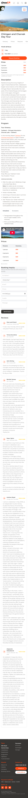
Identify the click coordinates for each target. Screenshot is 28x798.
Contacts (4, 769)
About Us (4, 765)
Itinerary (5, 41)
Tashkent (18, 135)
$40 (25, 70)
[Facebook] (2, 787)
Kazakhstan (4, 752)
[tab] (6, 210)
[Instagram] (6, 787)
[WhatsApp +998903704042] (18, 3)
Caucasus (18, 743)
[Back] (2, 8)
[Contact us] (14, 3)
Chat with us (21, 772)
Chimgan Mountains (7, 137)
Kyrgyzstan (4, 754)
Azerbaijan (18, 747)
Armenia (17, 745)
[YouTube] (9, 787)
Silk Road (4, 745)
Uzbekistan (4, 750)
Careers (3, 767)
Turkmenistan (5, 758)
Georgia (17, 750)
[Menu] (25, 3)
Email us (21, 768)
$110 (25, 65)
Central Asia (5, 748)
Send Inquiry (7, 311)
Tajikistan (4, 756)
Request (20, 41)
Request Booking (14, 58)
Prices (13, 41)
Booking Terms (5, 771)
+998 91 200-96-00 (20, 765)
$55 (25, 68)
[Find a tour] (22, 3)
